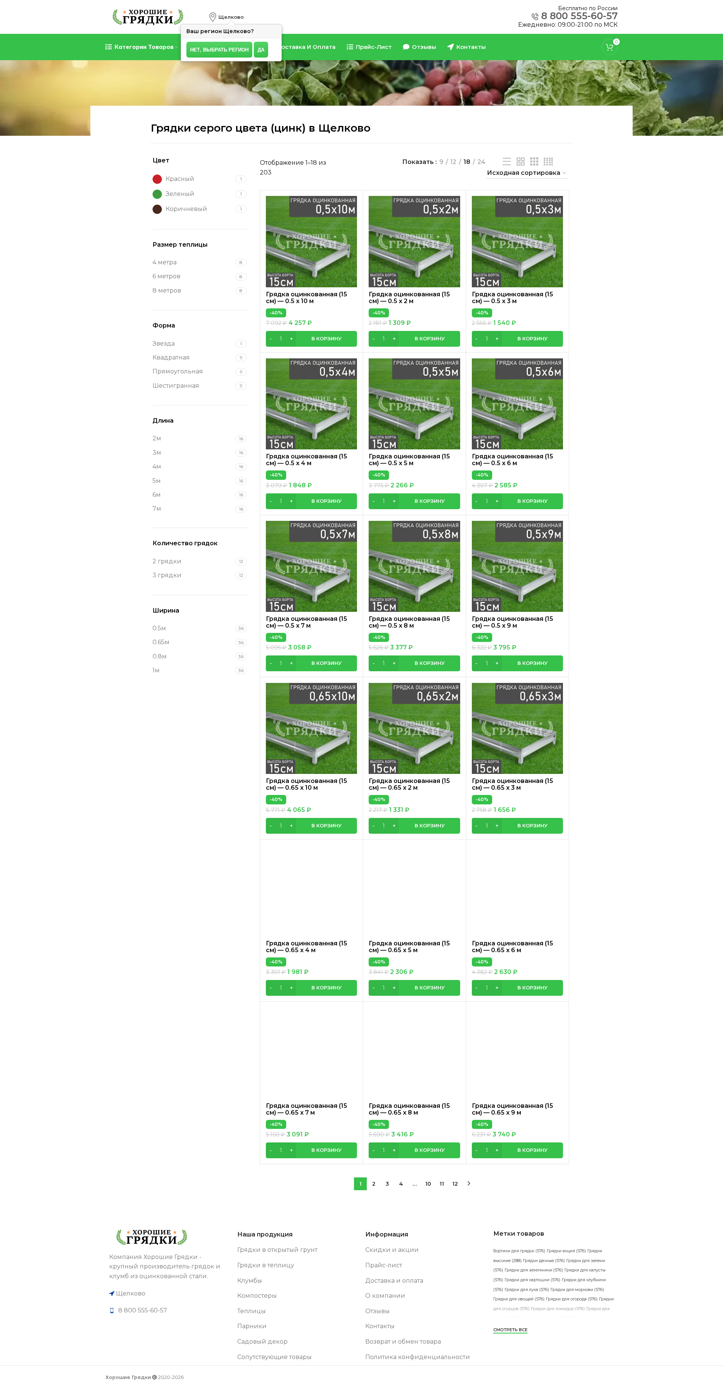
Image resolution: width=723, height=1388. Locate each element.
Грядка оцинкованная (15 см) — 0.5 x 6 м (512, 460)
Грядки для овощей (519, 1299)
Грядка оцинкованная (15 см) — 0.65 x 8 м (409, 1109)
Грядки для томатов (545, 1318)
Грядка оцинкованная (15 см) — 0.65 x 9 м (512, 1109)
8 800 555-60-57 (579, 16)
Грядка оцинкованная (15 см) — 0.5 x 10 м (306, 298)
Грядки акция (566, 1250)
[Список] (507, 161)
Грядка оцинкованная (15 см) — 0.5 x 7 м (306, 622)
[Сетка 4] (548, 161)
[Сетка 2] (521, 161)
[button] (311, 339)
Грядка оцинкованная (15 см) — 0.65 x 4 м (306, 947)
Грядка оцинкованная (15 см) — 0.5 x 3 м (512, 298)
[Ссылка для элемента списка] (169, 1310)
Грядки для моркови (577, 1289)
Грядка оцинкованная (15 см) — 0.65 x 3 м (512, 784)
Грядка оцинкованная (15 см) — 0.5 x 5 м (409, 460)
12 (455, 1183)
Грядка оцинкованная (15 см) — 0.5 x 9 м (512, 622)
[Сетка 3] (534, 161)
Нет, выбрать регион (219, 49)
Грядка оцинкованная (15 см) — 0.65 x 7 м (306, 1109)
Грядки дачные (544, 1260)
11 (441, 1183)
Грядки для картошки (532, 1279)
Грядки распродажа (569, 1337)
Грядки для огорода (572, 1299)
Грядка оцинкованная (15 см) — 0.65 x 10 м (306, 784)
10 (428, 1183)
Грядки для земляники (534, 1270)
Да (261, 49)
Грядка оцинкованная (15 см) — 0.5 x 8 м (409, 622)
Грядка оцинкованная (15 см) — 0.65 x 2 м (409, 784)
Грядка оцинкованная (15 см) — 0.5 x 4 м (306, 460)
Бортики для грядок (519, 1250)
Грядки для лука (527, 1289)
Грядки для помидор (558, 1308)
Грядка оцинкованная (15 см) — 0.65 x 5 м (409, 947)
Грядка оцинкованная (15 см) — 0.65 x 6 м (512, 947)
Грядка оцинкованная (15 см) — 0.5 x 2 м (409, 298)
